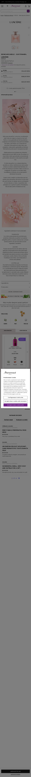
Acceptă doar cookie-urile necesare (15, 401)
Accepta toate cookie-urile (15, 405)
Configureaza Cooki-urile (15, 397)
